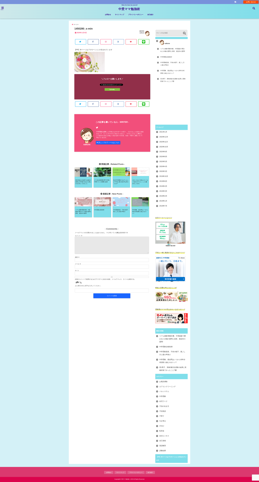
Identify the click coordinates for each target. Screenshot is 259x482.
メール (78, 264)
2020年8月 (163, 156)
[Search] (184, 33)
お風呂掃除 (163, 381)
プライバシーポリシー (135, 14)
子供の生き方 (164, 406)
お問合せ (108, 14)
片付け (161, 426)
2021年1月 (163, 132)
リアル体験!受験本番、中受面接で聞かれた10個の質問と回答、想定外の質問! (172, 50)
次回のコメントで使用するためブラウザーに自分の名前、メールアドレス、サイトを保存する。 (105, 279)
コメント (78, 235)
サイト (77, 270)
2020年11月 (163, 142)
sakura (142, 33)
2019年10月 (163, 176)
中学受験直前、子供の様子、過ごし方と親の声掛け (172, 64)
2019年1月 (163, 201)
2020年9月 (163, 151)
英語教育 (162, 446)
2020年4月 (163, 166)
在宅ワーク (163, 401)
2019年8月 (163, 181)
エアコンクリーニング (167, 386)
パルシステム (164, 391)
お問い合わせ (251, 2)
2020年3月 (163, 171)
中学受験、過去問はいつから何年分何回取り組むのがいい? (172, 72)
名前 (77, 257)
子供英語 (162, 411)
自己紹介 (150, 14)
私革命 (161, 431)
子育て (161, 416)
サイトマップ (119, 14)
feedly (113, 89)
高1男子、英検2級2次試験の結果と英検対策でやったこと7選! (172, 80)
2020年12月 (163, 137)
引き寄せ (162, 421)
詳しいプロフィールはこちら (108, 142)
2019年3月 (163, 191)
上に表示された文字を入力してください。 (88, 285)
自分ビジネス (164, 436)
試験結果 (162, 450)
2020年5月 (163, 161)
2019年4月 (163, 186)
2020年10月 (163, 147)
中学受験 (162, 396)
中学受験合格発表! (166, 57)
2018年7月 (163, 206)
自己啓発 (162, 441)
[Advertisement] (172, 107)
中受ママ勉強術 (129, 9)
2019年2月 (163, 196)
